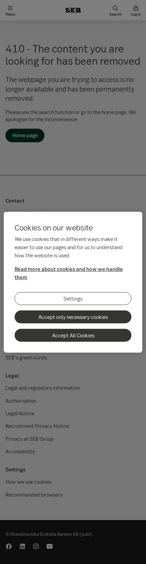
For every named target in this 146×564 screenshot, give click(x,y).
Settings (73, 298)
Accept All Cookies (73, 335)
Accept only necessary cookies (73, 316)
